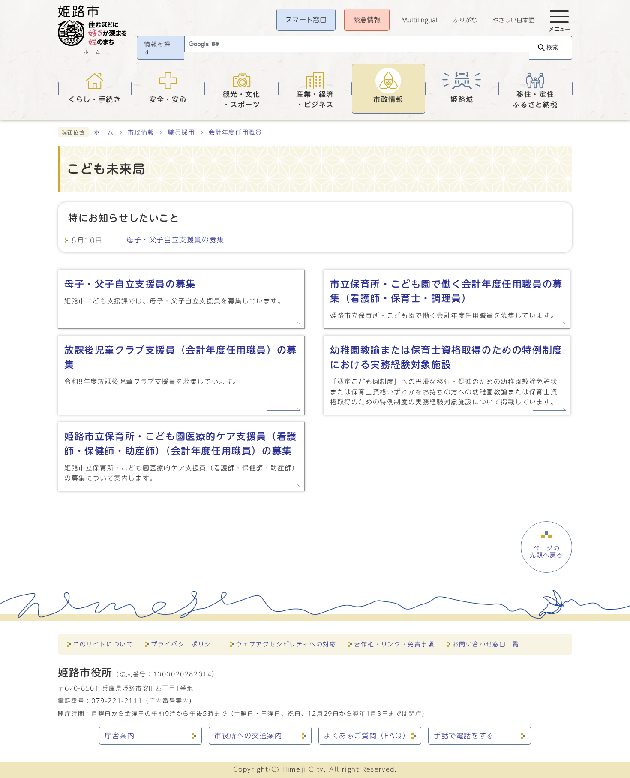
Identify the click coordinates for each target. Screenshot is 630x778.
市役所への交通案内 (248, 735)
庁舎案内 (120, 735)
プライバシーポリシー (184, 644)
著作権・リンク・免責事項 (394, 644)
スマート (306, 19)
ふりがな (465, 20)
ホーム (104, 132)
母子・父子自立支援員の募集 (175, 239)
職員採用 (181, 132)
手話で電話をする (464, 735)
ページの (546, 551)
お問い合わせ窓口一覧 (486, 644)
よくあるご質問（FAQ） (367, 735)
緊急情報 (367, 19)
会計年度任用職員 (235, 132)
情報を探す (157, 48)
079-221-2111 (116, 700)
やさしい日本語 (513, 20)
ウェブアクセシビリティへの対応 (286, 644)
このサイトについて (103, 644)
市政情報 (141, 132)
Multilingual (420, 20)
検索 (552, 47)
